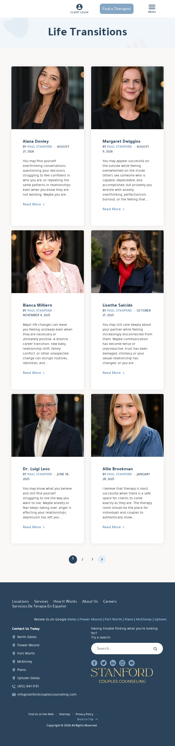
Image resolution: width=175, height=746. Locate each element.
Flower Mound (91, 619)
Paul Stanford (39, 146)
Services (41, 601)
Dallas (72, 619)
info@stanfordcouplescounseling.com (46, 694)
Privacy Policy (84, 714)
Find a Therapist (117, 9)
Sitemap (64, 714)
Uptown (160, 619)
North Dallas (27, 636)
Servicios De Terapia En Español (39, 606)
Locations (20, 601)
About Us (90, 601)
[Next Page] (102, 559)
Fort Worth (113, 619)
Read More (32, 204)
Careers (109, 601)
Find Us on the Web (41, 714)
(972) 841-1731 (28, 686)
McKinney (144, 619)
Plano (129, 619)
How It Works (65, 601)
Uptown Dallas (28, 677)
